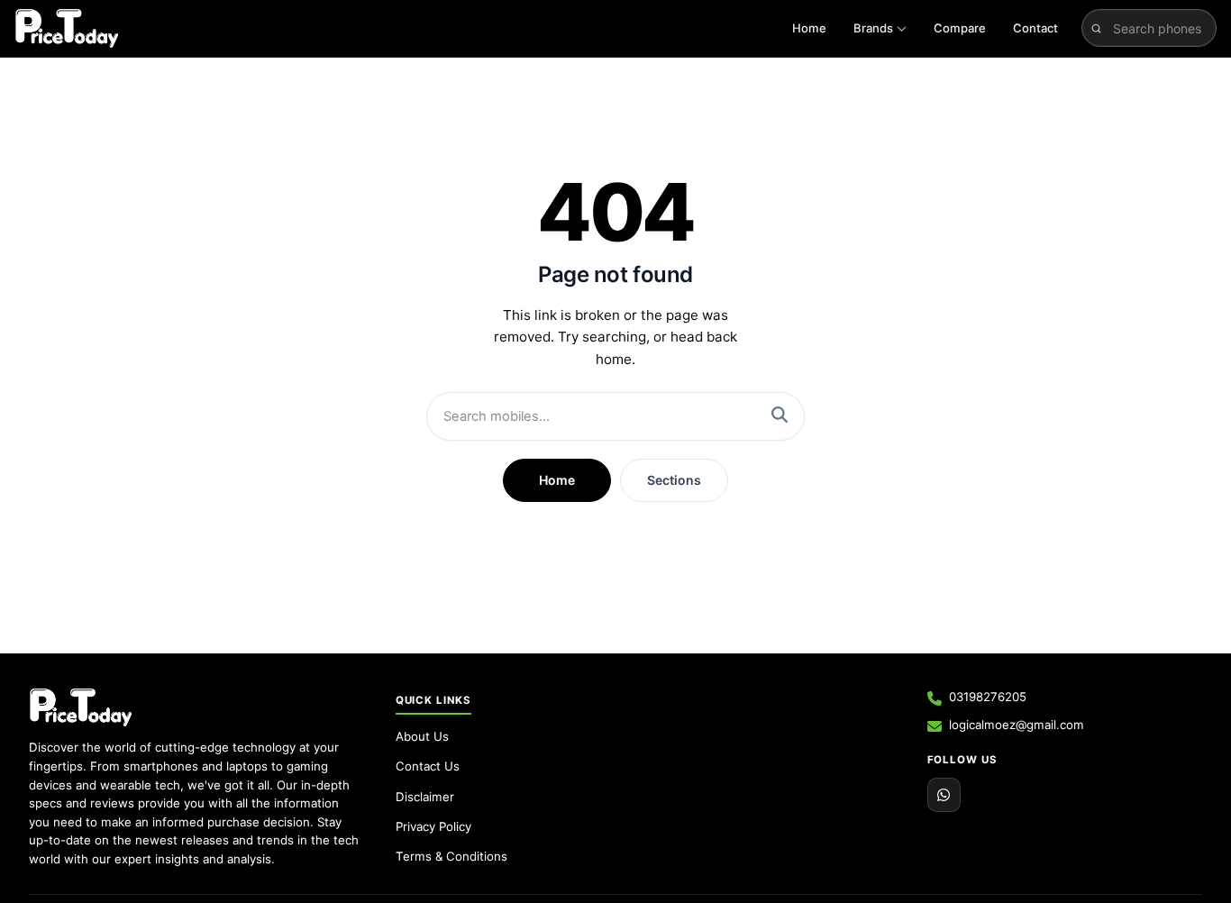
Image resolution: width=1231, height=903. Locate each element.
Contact (1035, 28)
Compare (960, 28)
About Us (422, 736)
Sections (674, 480)
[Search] (779, 416)
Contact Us (428, 766)
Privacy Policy (433, 826)
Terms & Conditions (451, 856)
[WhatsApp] (944, 795)
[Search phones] (1096, 28)
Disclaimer (425, 796)
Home (809, 28)
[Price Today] (80, 707)
